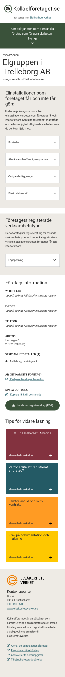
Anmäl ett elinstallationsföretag (29, 645)
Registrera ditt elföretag (25, 650)
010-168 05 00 (15, 604)
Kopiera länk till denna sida (25, 394)
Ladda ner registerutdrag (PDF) (34, 405)
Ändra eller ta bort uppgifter (27, 655)
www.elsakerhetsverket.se (22, 608)
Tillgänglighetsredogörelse (26, 659)
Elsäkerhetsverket (40, 17)
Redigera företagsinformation (26, 379)
